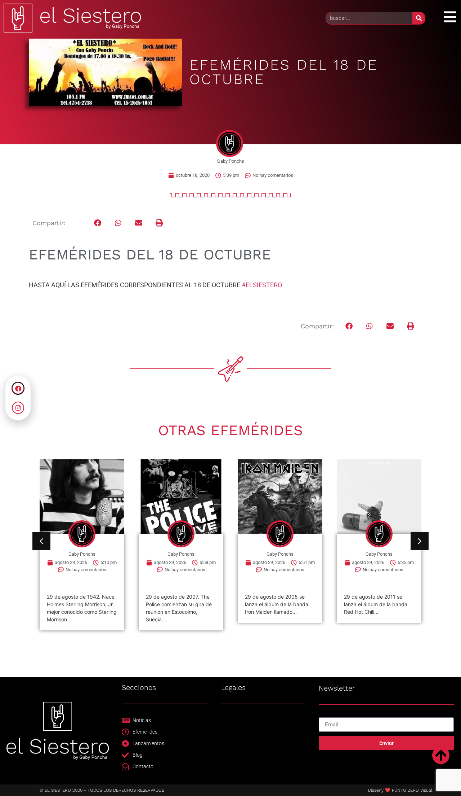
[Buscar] (418, 18)
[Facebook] (18, 388)
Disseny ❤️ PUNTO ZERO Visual (400, 790)
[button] (97, 223)
